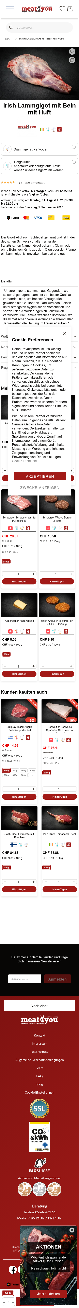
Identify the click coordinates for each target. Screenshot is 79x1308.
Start (9, 38)
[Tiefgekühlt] (48, 129)
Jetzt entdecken (48, 1294)
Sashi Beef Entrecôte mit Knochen (19, 835)
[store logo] (37, 9)
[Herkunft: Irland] (42, 129)
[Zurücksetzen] (68, 27)
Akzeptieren (40, 476)
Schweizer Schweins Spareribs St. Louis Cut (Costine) (60, 729)
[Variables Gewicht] (53, 129)
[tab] (39, 281)
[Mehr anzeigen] (32, 775)
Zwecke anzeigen (40, 487)
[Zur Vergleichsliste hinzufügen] (72, 60)
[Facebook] (13, 1270)
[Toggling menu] (10, 8)
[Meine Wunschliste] (62, 8)
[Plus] (72, 470)
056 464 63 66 (45, 1212)
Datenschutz (39, 1051)
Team (39, 1068)
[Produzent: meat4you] (59, 129)
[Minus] (4, 470)
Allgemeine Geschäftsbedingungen (39, 1060)
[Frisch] (16, 737)
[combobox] (39, 27)
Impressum (39, 1043)
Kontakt (39, 1035)
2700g (8, 1293)
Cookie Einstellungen (39, 1092)
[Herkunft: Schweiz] (51, 740)
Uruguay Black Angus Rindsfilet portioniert (19, 728)
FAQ (39, 1076)
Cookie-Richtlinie (24, 460)
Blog (39, 1084)
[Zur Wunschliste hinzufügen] (72, 51)
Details (6, 281)
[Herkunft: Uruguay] (10, 737)
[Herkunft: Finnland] (13, 844)
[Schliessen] (11, 27)
